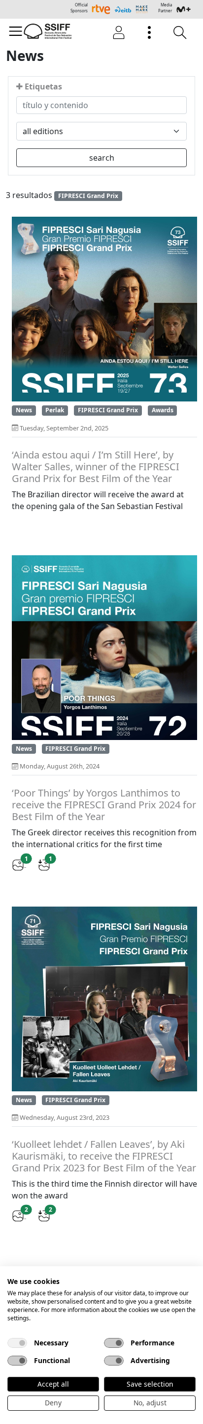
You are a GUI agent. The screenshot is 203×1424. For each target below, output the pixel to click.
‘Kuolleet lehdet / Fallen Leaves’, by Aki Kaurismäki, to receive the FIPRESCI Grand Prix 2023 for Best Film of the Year (104, 1156)
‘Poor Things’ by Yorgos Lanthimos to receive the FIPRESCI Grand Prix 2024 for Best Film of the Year (104, 805)
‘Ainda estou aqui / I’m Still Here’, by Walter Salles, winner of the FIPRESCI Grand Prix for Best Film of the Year (95, 466)
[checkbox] (17, 1343)
